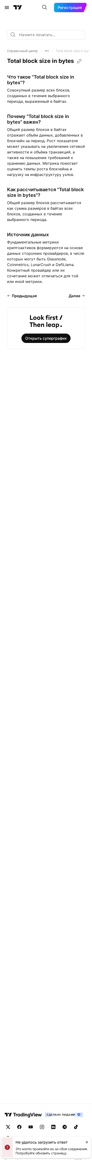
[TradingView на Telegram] (64, 1127)
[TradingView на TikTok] (76, 1127)
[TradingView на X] (8, 1127)
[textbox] (48, 35)
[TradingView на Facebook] (19, 1127)
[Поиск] (44, 7)
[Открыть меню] (7, 7)
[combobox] (46, 34)
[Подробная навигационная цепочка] (47, 51)
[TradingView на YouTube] (30, 1127)
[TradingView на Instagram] (42, 1127)
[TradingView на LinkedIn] (53, 1127)
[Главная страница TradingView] (17, 7)
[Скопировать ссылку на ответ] (79, 61)
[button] (22, 51)
